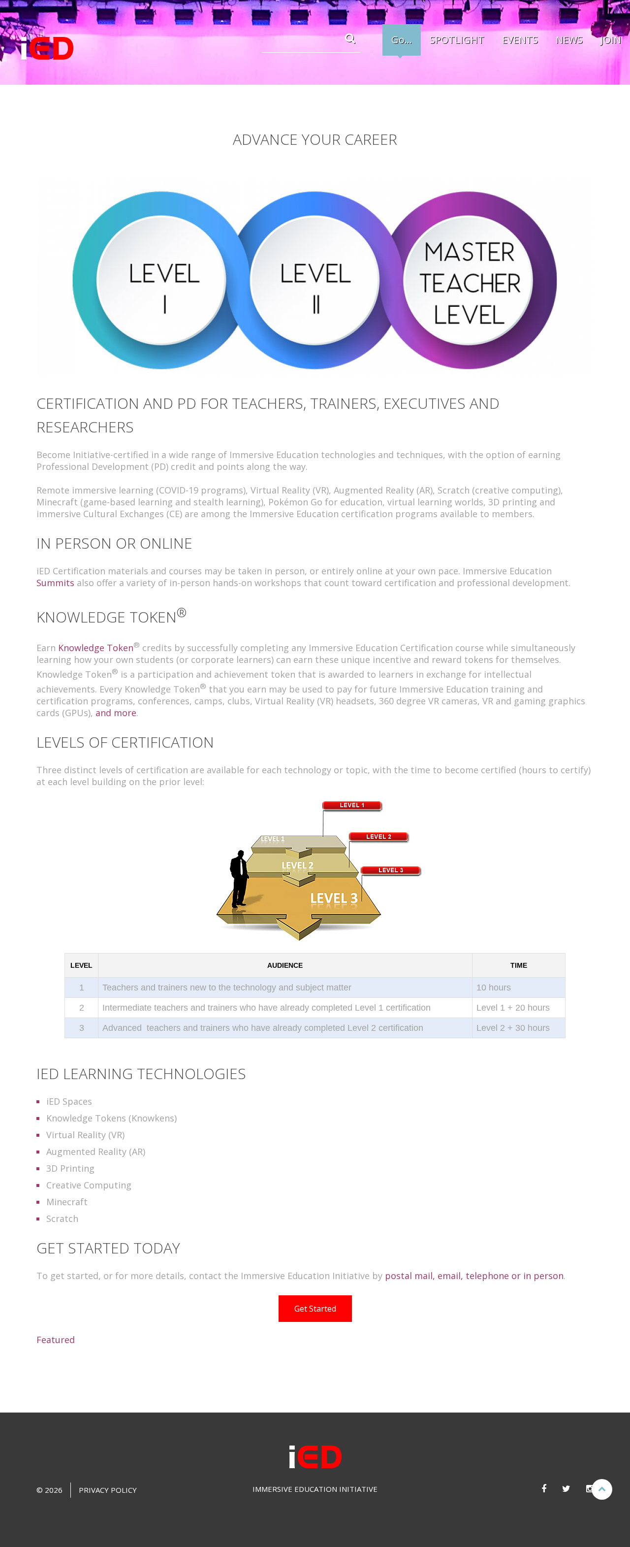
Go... (401, 39)
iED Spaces (69, 1101)
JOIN (610, 39)
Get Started (315, 1308)
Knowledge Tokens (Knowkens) (111, 1118)
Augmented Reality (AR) (95, 1151)
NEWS (569, 39)
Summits (55, 583)
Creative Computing (88, 1185)
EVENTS (520, 39)
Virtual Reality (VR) (85, 1135)
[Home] (47, 48)
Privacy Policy (108, 1490)
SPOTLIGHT (457, 39)
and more (115, 713)
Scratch (62, 1218)
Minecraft (67, 1202)
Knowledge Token (95, 648)
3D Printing (70, 1168)
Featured (55, 1340)
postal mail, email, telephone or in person (474, 1276)
